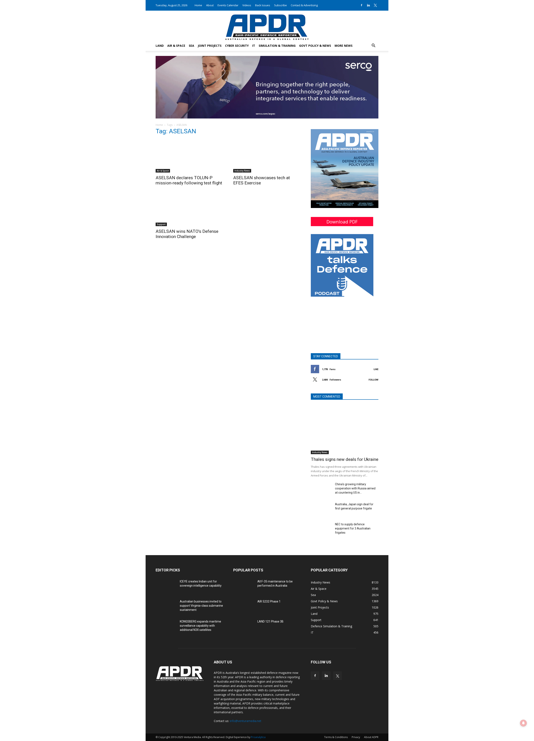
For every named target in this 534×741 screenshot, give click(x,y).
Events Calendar (228, 5)
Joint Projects (210, 46)
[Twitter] (375, 5)
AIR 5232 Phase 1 (269, 601)
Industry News (242, 170)
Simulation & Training (277, 46)
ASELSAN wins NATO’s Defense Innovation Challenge (187, 234)
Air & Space (176, 46)
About (210, 5)
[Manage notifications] (523, 723)
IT (253, 46)
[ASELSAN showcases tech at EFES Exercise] (267, 156)
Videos (246, 5)
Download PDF (342, 221)
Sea (191, 46)
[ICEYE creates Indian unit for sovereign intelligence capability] (166, 586)
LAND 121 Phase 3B (270, 621)
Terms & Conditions (336, 737)
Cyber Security (237, 46)
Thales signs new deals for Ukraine (344, 459)
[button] (373, 46)
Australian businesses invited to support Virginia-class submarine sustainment (201, 605)
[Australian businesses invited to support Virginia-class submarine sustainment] (166, 606)
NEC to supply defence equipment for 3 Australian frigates (352, 528)
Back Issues (262, 5)
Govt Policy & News (315, 46)
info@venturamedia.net (245, 721)
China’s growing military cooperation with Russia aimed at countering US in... (355, 488)
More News (344, 46)
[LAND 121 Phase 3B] (243, 626)
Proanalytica (258, 737)
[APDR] (267, 25)
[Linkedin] (368, 5)
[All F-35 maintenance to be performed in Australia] (243, 586)
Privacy (356, 737)
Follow (373, 379)
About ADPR (371, 737)
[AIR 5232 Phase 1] (243, 606)
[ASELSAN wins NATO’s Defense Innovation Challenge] (189, 209)
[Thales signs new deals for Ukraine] (344, 429)
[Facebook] (361, 5)
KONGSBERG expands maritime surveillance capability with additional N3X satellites (200, 625)
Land (160, 46)
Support (161, 224)
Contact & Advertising (304, 5)
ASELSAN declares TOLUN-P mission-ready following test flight (189, 180)
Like (376, 369)
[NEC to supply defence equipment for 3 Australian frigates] (321, 529)
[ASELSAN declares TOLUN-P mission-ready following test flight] (189, 156)
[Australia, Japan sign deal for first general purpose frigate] (321, 509)
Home (198, 5)
